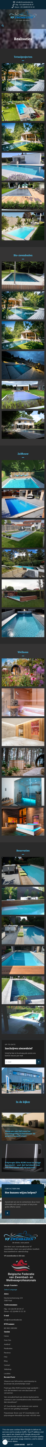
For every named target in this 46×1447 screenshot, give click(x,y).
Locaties (7, 1373)
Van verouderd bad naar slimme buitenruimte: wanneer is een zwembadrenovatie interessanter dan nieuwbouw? (23, 1399)
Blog (5, 1361)
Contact (7, 1365)
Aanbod (7, 1344)
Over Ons (7, 1340)
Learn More (19, 1445)
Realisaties (8, 1348)
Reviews (7, 1353)
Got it (30, 1445)
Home (6, 1336)
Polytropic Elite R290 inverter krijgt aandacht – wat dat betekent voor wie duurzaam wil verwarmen (21, 1390)
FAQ (5, 1357)
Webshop (7, 1369)
